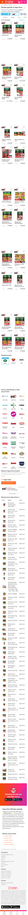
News (2, 866)
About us (3, 863)
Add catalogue (4, 864)
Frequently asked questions (7, 854)
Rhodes (10, 5)
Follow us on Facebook (6, 872)
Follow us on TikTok (5, 877)
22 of (5, 20)
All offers (6, 5)
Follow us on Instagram (6, 874)
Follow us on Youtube (6, 876)
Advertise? (3, 856)
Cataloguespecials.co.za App (7, 861)
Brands (2, 859)
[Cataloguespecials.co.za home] (10, 1)
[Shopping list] (21, 2)
